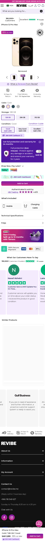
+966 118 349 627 (8, 499)
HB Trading (13, 192)
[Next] (38, 77)
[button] (39, 523)
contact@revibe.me (9, 489)
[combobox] (19, 11)
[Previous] (7, 77)
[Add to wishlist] (42, 24)
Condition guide (36, 124)
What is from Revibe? (24, 84)
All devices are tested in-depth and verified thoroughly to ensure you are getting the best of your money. (22, 406)
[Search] (22, 11)
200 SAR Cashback (13, 135)
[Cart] (42, 5)
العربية (30, 5)
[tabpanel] (22, 52)
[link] (23, 379)
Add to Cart (22, 183)
